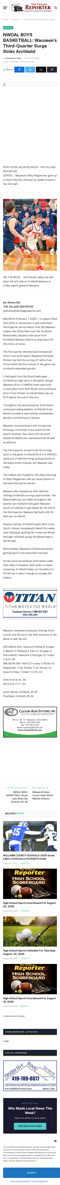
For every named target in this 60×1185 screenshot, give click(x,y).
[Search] (55, 7)
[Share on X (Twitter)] (30, 70)
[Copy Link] (52, 70)
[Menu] (5, 7)
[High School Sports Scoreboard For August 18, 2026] (30, 979)
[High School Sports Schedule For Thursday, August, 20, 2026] (30, 931)
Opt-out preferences (20, 1181)
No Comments (12, 62)
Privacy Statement (39, 1181)
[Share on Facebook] (19, 70)
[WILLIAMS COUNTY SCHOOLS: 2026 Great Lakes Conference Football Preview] (30, 836)
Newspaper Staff (13, 58)
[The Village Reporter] (31, 7)
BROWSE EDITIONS (30, 1126)
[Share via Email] (41, 70)
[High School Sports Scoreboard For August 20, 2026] (30, 884)
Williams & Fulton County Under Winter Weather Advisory (42, 795)
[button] (55, 1141)
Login (6, 1041)
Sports (8, 28)
